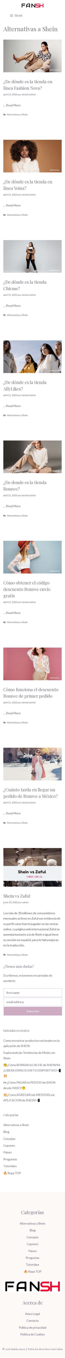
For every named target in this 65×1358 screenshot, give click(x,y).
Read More (13, 105)
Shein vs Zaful (17, 896)
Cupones (9, 1145)
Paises (7, 1152)
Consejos (9, 1138)
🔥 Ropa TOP (12, 1173)
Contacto (32, 1320)
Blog (6, 1132)
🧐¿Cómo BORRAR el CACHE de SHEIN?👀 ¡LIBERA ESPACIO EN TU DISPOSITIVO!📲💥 (32, 1070)
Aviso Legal (32, 1314)
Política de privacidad (32, 1327)
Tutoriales (10, 1166)
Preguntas (10, 1159)
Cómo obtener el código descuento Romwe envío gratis (26, 589)
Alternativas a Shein (17, 114)
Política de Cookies (32, 1334)
